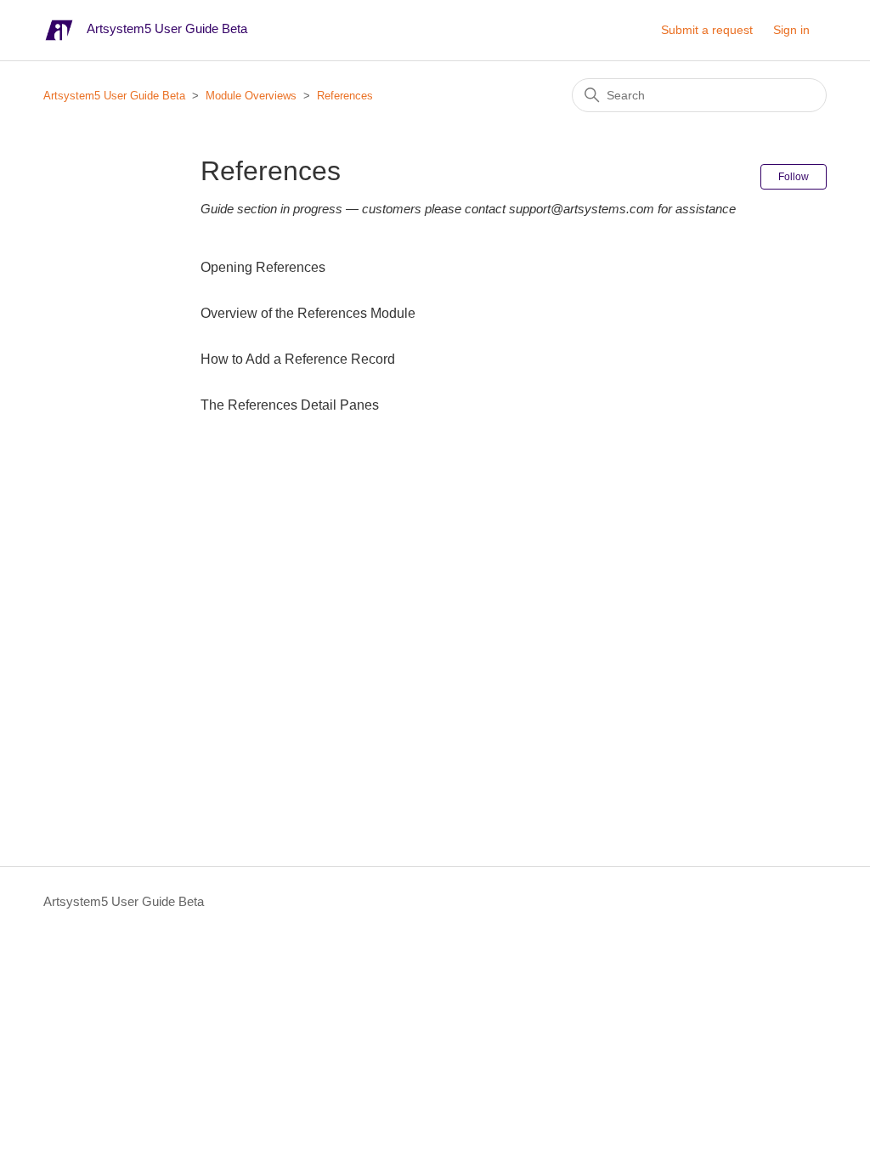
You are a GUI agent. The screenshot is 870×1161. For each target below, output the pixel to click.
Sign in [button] (791, 30)
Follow (793, 177)
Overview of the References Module (308, 313)
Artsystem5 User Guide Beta (114, 95)
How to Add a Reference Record (298, 359)
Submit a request (707, 30)
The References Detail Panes (290, 405)
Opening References (263, 267)
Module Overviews (251, 95)
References (345, 95)
